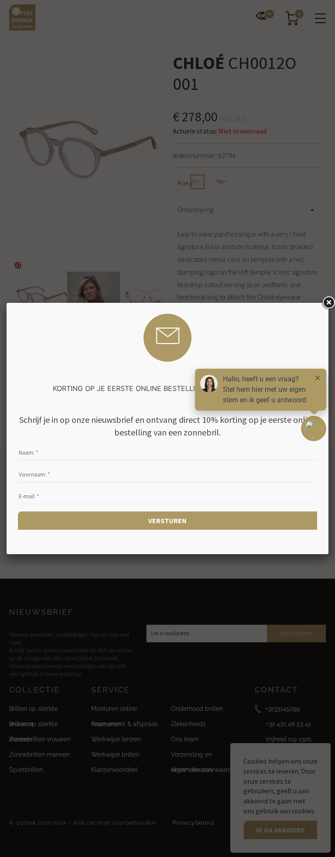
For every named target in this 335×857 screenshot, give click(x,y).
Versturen (167, 520)
